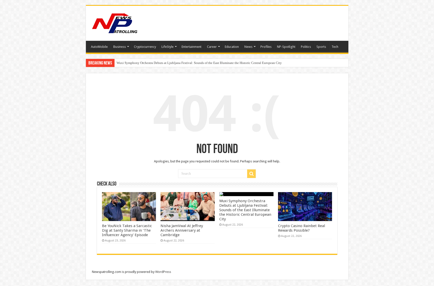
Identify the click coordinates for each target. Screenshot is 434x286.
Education (232, 47)
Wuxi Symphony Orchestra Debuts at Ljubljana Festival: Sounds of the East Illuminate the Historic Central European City (199, 63)
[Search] (251, 173)
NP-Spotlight (286, 47)
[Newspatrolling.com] (115, 22)
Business (119, 47)
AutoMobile (99, 47)
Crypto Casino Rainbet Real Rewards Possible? (301, 228)
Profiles (266, 47)
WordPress (163, 272)
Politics (306, 47)
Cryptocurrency (145, 47)
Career (212, 47)
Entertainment (191, 47)
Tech (335, 47)
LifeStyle (167, 47)
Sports (321, 47)
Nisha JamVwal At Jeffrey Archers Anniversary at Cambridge (181, 230)
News (248, 47)
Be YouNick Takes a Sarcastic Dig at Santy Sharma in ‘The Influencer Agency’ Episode (127, 230)
